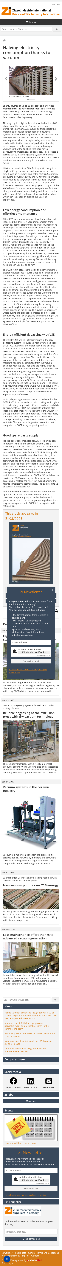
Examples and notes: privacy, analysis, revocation (28, 671)
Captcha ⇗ (43, 656)
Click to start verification (34, 652)
